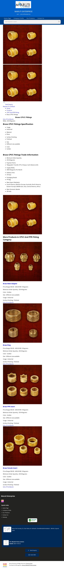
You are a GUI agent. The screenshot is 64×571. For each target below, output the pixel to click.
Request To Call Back (9, 106)
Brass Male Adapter (10, 284)
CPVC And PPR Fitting (13, 112)
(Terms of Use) (29, 563)
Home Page (7, 18)
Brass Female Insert (10, 468)
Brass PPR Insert (9, 407)
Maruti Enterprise (23, 12)
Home (8, 108)
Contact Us (41, 18)
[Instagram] (2, 502)
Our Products (31, 18)
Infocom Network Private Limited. (29, 565)
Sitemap (5, 517)
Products (9, 110)
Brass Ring (7, 345)
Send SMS (33, 555)
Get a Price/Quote (8, 119)
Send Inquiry (9, 104)
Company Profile (19, 18)
